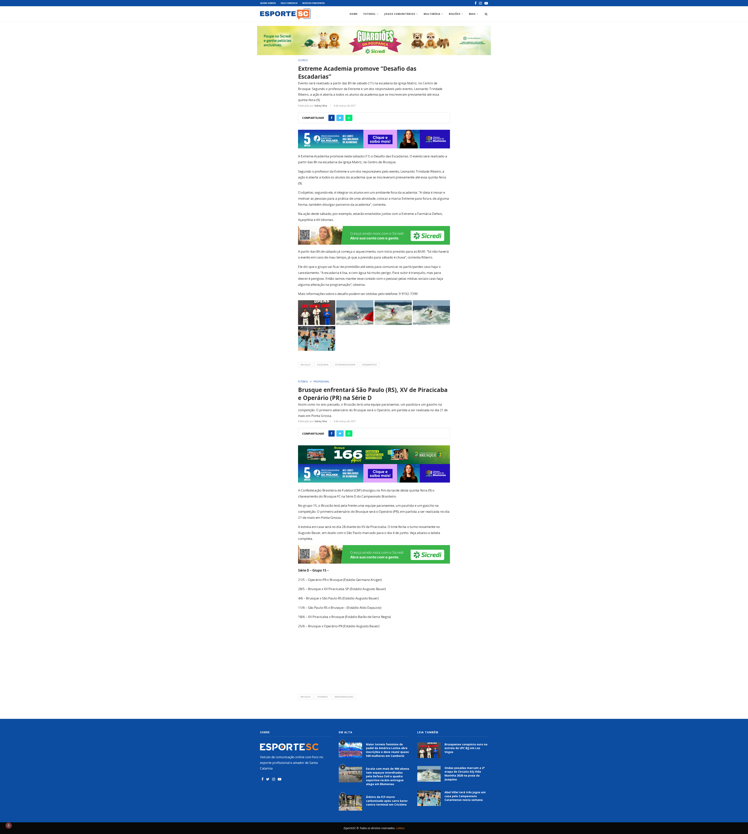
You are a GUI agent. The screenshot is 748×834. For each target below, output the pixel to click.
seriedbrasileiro (343, 696)
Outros (303, 60)
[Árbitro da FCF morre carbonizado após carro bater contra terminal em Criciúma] (350, 803)
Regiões (454, 14)
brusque (305, 364)
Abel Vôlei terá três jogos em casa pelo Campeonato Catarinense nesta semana (465, 796)
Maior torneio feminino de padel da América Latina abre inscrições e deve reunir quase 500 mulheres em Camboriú (387, 750)
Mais (472, 14)
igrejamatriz (369, 364)
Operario (322, 696)
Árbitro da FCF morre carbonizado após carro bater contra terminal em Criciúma (387, 800)
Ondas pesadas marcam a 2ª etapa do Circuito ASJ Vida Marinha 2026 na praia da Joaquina (465, 773)
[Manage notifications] (8, 825)
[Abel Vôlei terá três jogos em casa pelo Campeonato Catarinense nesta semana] (429, 798)
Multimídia (432, 14)
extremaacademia (345, 364)
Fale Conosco (289, 3)
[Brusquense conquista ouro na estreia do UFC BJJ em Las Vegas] (429, 750)
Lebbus (400, 828)
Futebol (369, 14)
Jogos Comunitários (399, 14)
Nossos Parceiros (313, 3)
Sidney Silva (320, 105)
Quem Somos (268, 3)
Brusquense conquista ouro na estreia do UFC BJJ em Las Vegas (466, 748)
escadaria (322, 364)
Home (354, 14)
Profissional (321, 381)
